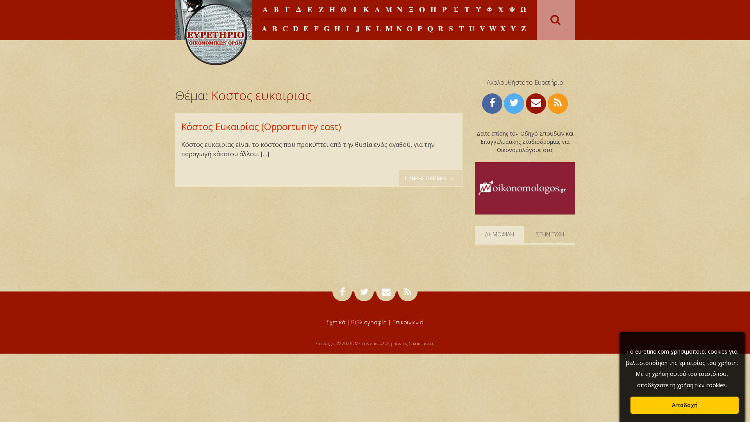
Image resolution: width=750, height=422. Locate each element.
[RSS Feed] (558, 102)
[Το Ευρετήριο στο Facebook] (492, 102)
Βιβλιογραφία (369, 322)
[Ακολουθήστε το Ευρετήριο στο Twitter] (514, 102)
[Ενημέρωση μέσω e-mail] (536, 102)
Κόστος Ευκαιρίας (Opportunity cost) (261, 126)
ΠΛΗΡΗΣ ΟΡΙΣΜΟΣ (427, 178)
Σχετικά (336, 322)
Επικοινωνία (408, 322)
